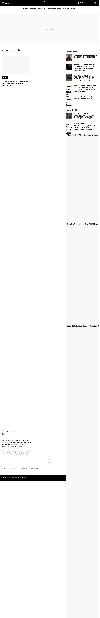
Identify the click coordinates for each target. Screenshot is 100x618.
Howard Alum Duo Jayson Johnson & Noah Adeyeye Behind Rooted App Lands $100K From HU (84, 67)
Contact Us (5, 468)
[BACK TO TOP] (49, 461)
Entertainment (54, 9)
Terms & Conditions (34, 468)
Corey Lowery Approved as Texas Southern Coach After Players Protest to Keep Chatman (85, 88)
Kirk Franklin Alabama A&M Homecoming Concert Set (85, 56)
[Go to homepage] (9, 433)
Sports (33, 9)
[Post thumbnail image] (16, 65)
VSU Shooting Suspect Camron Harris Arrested (84, 97)
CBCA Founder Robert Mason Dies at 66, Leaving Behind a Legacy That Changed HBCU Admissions (84, 126)
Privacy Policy (23, 468)
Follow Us (83, 3)
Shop (73, 9)
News (25, 9)
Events (66, 9)
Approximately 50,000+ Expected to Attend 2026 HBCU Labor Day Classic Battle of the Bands (84, 78)
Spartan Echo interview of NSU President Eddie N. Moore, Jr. (15, 83)
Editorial (42, 9)
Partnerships (13, 468)
